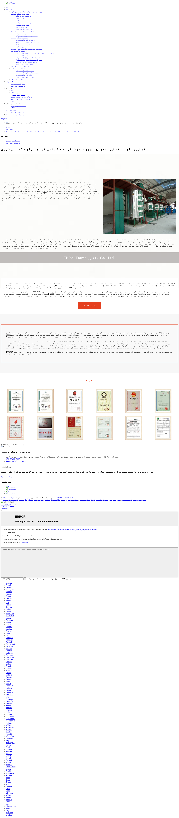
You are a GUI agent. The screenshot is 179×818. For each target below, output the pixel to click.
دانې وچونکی (17, 79)
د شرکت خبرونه (18, 84)
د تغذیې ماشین (18, 68)
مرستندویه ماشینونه (26, 77)
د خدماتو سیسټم (18, 106)
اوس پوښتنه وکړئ (9, 476)
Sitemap (58, 497)
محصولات (9, 9)
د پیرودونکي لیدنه (20, 99)
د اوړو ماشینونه (19, 38)
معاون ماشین (22, 46)
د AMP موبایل (70, 497)
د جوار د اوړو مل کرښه (27, 33)
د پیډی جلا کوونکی (24, 22)
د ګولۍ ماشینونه (24, 75)
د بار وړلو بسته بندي (21, 97)
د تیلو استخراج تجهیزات (28, 57)
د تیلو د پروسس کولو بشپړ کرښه (26, 49)
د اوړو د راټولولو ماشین (28, 42)
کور (7, 7)
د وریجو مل (114, 500)
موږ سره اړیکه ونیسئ (16, 114)
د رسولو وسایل (23, 44)
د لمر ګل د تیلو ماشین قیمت (51, 500)
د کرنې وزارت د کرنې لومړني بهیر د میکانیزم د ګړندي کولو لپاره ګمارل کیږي (44, 131)
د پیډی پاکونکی (23, 16)
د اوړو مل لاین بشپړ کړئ (22, 31)
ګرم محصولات (8, 497)
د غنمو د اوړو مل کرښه (27, 36)
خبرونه (9, 81)
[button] (89, 305)
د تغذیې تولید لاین (20, 66)
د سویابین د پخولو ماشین (133, 500)
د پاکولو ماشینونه (25, 40)
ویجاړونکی (21, 18)
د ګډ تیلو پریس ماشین (26, 62)
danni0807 (5, 508)
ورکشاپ (14, 92)
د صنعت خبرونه (18, 86)
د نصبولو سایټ (18, 95)
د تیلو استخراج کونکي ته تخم (93, 500)
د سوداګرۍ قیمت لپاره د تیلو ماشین (19, 500)
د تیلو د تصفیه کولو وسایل (29, 60)
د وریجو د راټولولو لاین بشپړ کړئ (27, 11)
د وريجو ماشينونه (20, 14)
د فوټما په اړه (18, 112)
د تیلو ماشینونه (19, 51)
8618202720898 (7, 506)
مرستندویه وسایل (24, 64)
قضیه (13, 90)
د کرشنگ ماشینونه (25, 71)
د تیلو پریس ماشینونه (27, 55)
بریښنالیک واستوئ (10, 504)
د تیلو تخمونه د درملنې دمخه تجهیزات (35, 53)
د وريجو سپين (22, 25)
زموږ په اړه (12, 110)
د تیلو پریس (72, 500)
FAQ (13, 108)
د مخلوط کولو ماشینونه (27, 73)
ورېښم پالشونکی (24, 29)
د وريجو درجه (22, 27)
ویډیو (14, 101)
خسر (17, 20)
